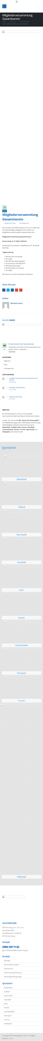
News (6, 365)
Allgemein (7, 361)
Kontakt (7, 960)
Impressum (8, 968)
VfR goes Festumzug (15, 397)
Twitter (8, 290)
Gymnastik (22, 534)
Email (20, 290)
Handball (21, 562)
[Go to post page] (21, 333)
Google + (16, 290)
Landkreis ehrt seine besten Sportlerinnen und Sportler (23, 379)
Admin (11, 1038)
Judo (21, 589)
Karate (21, 617)
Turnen (21, 700)
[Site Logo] (21, 6)
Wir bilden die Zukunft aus (17, 387)
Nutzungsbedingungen (13, 976)
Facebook (3, 290)
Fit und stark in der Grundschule (21, 344)
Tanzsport (21, 673)
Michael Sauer (11, 223)
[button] (4, 6)
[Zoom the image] (21, 456)
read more (12, 352)
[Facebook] (39, 6)
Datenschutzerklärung (12, 972)
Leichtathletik (21, 645)
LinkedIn (12, 290)
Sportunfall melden (11, 964)
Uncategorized (24, 223)
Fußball (21, 506)
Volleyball (21, 876)
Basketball (21, 479)
